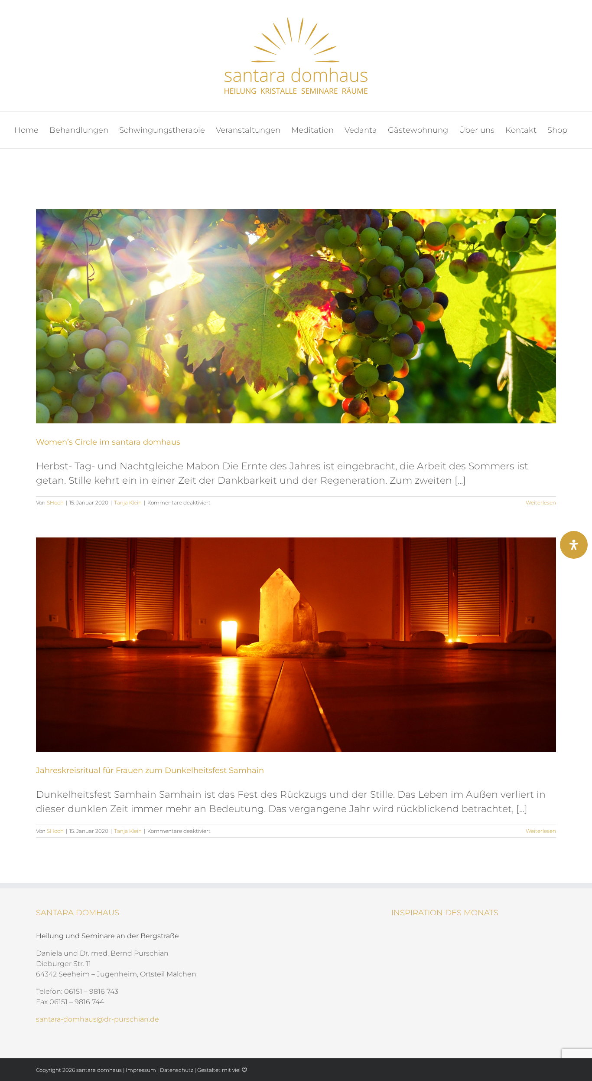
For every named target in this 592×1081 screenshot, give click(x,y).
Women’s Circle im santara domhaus (108, 442)
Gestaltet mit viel (219, 1070)
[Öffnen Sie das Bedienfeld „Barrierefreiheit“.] (574, 545)
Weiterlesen (541, 502)
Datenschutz (176, 1070)
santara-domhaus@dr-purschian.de (97, 1019)
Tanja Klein (128, 502)
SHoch (55, 502)
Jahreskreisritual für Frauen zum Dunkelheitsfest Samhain (150, 770)
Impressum (141, 1070)
